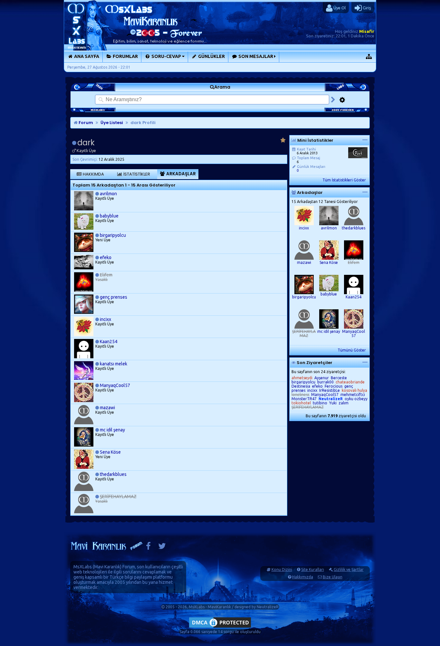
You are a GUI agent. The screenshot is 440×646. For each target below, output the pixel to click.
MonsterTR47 (304, 399)
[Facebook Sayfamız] (148, 547)
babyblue (109, 215)
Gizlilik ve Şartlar (349, 569)
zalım (344, 403)
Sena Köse (110, 452)
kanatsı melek (113, 363)
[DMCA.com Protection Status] (220, 627)
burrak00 (325, 382)
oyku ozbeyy (356, 399)
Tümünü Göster (352, 350)
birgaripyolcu (113, 235)
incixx (105, 319)
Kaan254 (108, 341)
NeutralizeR (268, 607)
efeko (105, 257)
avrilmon (108, 193)
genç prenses (113, 297)
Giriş (366, 7)
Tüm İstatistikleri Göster (344, 180)
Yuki (333, 403)
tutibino (320, 403)
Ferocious (333, 386)
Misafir (366, 31)
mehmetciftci (352, 394)
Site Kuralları (312, 569)
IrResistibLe (329, 390)
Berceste (339, 378)
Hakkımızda (302, 577)
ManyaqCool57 (115, 385)
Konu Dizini (282, 569)
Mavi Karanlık (107, 566)
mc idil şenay (112, 429)
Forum (85, 123)
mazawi (107, 407)
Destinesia (301, 386)
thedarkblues (113, 474)
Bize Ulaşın (332, 577)
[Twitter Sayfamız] (162, 547)
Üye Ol (339, 7)
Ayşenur (321, 378)
